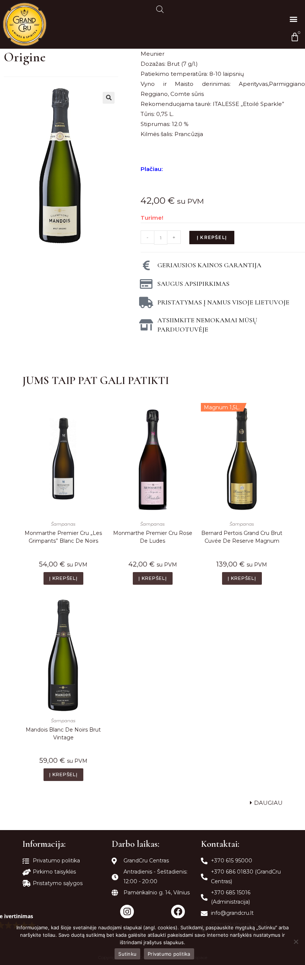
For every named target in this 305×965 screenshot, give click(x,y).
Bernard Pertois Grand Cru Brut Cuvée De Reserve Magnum (241, 537)
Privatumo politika (169, 954)
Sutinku (127, 954)
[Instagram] (127, 912)
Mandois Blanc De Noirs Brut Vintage (63, 733)
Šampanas (63, 524)
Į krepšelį (212, 237)
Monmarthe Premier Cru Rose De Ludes (152, 537)
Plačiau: (152, 168)
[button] (293, 19)
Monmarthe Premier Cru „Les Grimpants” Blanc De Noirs (63, 537)
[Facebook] (178, 912)
